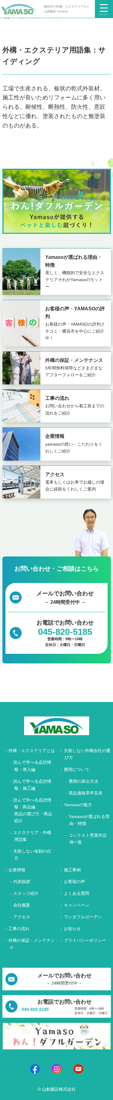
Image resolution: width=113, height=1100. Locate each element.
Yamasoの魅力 (78, 804)
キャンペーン (76, 905)
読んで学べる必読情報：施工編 (32, 785)
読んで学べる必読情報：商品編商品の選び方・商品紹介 (32, 810)
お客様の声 (74, 881)
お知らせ (72, 928)
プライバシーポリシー (85, 940)
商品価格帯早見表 (85, 793)
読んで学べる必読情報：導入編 (32, 766)
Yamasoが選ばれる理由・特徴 (89, 820)
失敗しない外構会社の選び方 (87, 754)
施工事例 (72, 869)
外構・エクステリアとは (31, 750)
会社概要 (21, 905)
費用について (76, 769)
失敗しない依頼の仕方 (32, 854)
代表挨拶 (21, 881)
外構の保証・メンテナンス (31, 944)
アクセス (21, 916)
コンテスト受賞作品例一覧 (88, 839)
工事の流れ (19, 928)
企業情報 (16, 869)
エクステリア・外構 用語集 (32, 836)
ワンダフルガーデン (83, 916)
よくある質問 (76, 893)
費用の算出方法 (83, 781)
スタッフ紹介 (26, 893)
